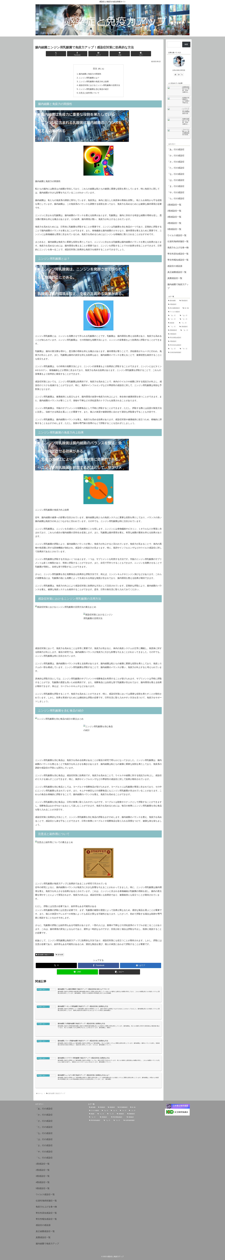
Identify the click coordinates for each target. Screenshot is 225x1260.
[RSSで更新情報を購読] (182, 74)
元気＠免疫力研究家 (178, 70)
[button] (141, 53)
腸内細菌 (60, 954)
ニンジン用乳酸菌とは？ (89, 78)
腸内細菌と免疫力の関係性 (90, 74)
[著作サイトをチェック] (175, 74)
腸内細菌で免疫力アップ (45, 954)
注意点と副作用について (89, 93)
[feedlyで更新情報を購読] (178, 74)
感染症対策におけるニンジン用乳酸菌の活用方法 (99, 85)
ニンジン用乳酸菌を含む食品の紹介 (94, 89)
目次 (95, 68)
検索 (186, 44)
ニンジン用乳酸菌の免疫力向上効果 (94, 81)
